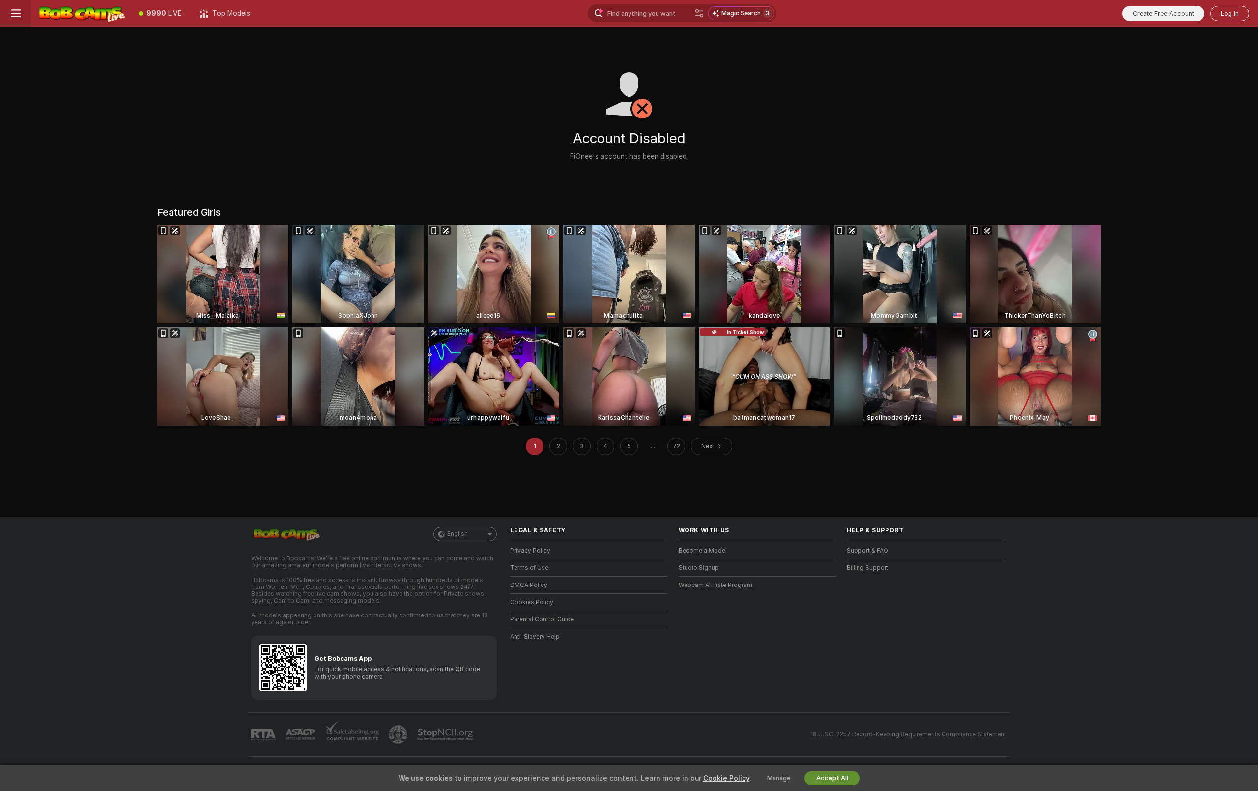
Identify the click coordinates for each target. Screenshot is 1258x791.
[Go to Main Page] (80, 13)
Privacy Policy (530, 550)
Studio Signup (699, 567)
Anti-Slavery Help (535, 636)
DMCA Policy (528, 585)
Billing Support (867, 567)
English (457, 533)
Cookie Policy (726, 778)
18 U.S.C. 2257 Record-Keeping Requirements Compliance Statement (908, 734)
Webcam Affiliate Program (715, 585)
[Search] (699, 13)
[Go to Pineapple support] (399, 734)
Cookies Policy (531, 602)
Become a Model (703, 550)
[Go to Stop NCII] (446, 734)
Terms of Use (529, 567)
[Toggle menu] (15, 13)
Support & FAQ (867, 550)
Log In (1230, 13)
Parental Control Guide (542, 619)
